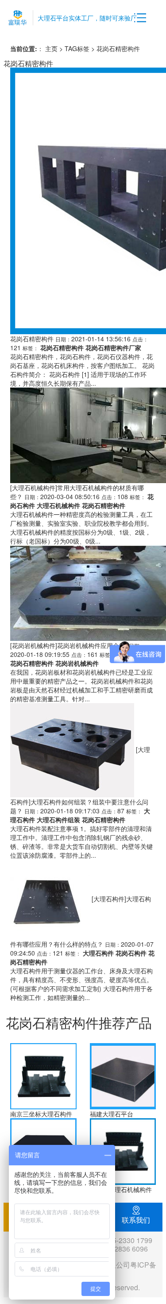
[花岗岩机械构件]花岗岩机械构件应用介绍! (68, 645)
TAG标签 (77, 48)
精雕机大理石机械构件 (121, 1189)
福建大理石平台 (111, 1113)
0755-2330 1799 (126, 1240)
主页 (51, 48)
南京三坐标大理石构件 (41, 1113)
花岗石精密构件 (32, 338)
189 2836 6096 (124, 1249)
